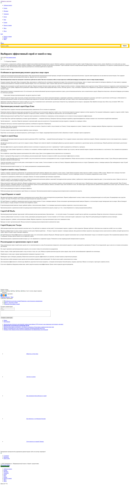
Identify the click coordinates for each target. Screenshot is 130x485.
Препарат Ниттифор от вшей (12, 304)
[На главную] (1, 2)
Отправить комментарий (6, 317)
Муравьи (6, 11)
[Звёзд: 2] (8, 291)
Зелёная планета (8, 5)
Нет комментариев (11, 57)
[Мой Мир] (6, 295)
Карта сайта (7, 458)
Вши (5, 19)
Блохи (5, 16)
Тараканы (6, 14)
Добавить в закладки (6, 1)
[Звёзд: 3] (13, 291)
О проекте (6, 455)
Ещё (2, 34)
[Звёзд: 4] (18, 291)
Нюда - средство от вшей (11, 302)
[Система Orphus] (5, 465)
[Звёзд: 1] (3, 291)
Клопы (5, 8)
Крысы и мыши (8, 25)
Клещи (5, 22)
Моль (5, 28)
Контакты (6, 457)
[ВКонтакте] (1, 295)
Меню (2, 43)
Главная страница (5, 297)
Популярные (7, 321)
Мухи (5, 31)
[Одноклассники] (4, 295)
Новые (5, 320)
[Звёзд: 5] (24, 291)
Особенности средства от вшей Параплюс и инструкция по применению (23, 301)
